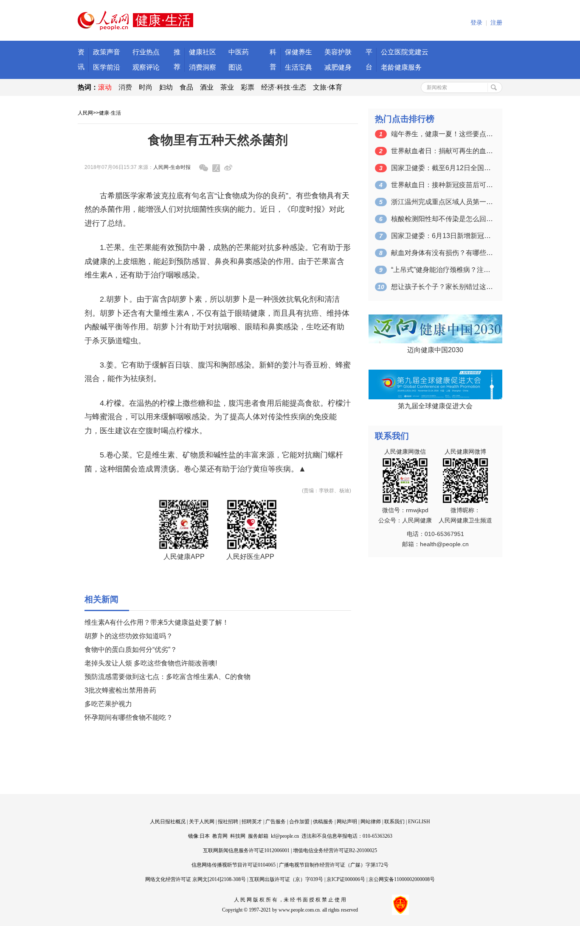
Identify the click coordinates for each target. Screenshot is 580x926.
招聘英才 (252, 822)
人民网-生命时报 (172, 167)
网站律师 (370, 822)
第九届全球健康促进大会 (435, 406)
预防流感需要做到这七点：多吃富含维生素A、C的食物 (167, 676)
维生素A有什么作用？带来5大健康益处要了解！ (156, 622)
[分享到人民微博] (216, 168)
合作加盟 (299, 822)
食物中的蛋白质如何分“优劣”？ (130, 649)
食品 (186, 87)
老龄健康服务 (401, 67)
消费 (125, 87)
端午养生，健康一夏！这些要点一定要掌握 (442, 133)
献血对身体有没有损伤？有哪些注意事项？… (442, 252)
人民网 (85, 113)
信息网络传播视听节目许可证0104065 (233, 865)
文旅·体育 (327, 87)
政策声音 (106, 52)
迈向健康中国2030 (435, 350)
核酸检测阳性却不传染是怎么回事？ (442, 218)
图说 (235, 67)
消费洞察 (202, 67)
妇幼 (166, 87)
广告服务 (275, 822)
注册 (496, 23)
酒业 (207, 87)
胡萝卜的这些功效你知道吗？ (128, 636)
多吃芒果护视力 (108, 703)
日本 (205, 836)
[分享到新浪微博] (228, 167)
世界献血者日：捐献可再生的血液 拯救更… (442, 150)
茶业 (227, 87)
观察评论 (146, 67)
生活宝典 (298, 67)
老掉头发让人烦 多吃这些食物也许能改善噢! (150, 663)
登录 (476, 23)
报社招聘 (228, 822)
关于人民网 (201, 822)
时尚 (145, 87)
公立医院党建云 (404, 52)
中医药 (238, 52)
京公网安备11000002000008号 (402, 879)
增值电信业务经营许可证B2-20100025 (335, 850)
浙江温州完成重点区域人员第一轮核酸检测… (442, 201)
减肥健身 (338, 67)
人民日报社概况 (168, 822)
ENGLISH (419, 822)
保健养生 (298, 52)
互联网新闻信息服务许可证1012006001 (246, 850)
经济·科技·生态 (283, 87)
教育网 (220, 836)
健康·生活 (110, 113)
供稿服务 (323, 822)
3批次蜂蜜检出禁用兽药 (120, 690)
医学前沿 (106, 67)
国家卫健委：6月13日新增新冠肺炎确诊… (442, 235)
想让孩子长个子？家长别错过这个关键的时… (442, 286)
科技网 (237, 836)
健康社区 (202, 52)
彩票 (247, 87)
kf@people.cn (285, 836)
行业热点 (146, 52)
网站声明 (347, 822)
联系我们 (394, 822)
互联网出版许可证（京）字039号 (286, 879)
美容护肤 (338, 52)
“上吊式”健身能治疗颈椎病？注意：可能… (442, 269)
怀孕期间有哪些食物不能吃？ (128, 717)
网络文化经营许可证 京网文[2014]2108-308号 (195, 879)
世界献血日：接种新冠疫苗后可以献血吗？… (442, 184)
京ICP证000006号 (346, 879)
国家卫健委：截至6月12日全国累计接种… (442, 167)
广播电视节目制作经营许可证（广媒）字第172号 (334, 865)
